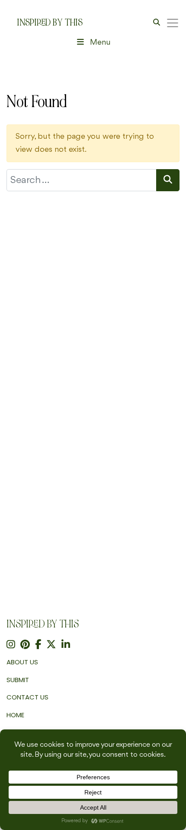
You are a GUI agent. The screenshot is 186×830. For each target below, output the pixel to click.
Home (15, 714)
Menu (100, 42)
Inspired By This (50, 22)
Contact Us (27, 697)
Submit (17, 679)
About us (22, 662)
